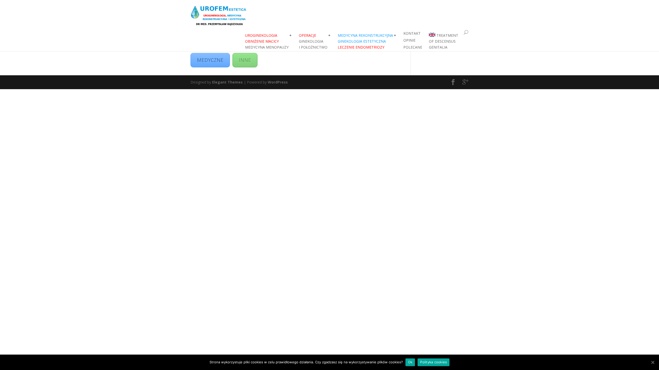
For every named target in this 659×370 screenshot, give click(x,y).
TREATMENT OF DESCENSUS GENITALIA (443, 41)
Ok (410, 362)
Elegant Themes (227, 82)
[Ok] (652, 362)
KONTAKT (412, 33)
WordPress (278, 82)
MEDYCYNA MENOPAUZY (267, 41)
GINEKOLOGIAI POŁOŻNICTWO (313, 41)
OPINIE (409, 40)
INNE (245, 60)
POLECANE (412, 47)
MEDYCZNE (210, 60)
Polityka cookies (433, 362)
